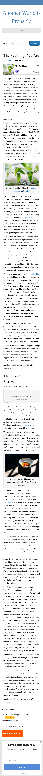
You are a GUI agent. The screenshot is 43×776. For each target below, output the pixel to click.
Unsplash (26, 191)
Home (21, 3)
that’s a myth (30, 217)
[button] (34, 43)
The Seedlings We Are (21, 55)
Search (5, 43)
